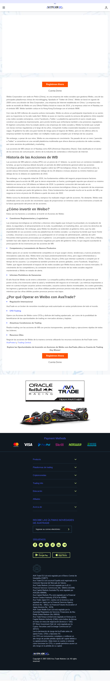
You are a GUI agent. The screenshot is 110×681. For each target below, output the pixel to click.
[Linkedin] (58, 545)
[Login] (106, 7)
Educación (37, 491)
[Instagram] (47, 545)
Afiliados (36, 499)
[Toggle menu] (3, 7)
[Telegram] (64, 545)
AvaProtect (11, 342)
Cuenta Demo (55, 91)
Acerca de (37, 507)
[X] (53, 545)
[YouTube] (41, 545)
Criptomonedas (39, 475)
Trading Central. (24, 342)
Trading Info (38, 483)
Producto (37, 459)
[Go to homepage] (41, 654)
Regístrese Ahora (55, 84)
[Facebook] (35, 545)
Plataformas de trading (43, 467)
